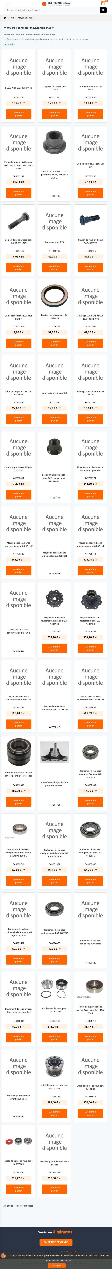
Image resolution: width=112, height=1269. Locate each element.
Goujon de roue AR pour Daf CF (90, 165)
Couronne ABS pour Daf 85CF (90, 88)
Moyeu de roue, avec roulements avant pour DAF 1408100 (54, 620)
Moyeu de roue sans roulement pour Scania (18, 631)
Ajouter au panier (18, 114)
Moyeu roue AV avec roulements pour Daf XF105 (90, 698)
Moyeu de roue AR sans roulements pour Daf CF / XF (91, 544)
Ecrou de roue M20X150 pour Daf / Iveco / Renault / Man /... (54, 174)
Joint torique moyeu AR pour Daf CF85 (18, 469)
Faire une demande (56, 1242)
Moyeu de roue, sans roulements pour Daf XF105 (54, 708)
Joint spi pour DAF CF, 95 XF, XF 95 (91, 393)
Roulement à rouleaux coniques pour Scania (91, 942)
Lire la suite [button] (9, 44)
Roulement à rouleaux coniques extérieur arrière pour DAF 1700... (19, 852)
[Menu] (8, 4)
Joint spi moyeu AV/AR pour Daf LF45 (18, 393)
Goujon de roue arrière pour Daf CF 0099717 (18, 241)
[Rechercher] (103, 10)
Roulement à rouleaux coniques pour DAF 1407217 (55, 931)
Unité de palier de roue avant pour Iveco (18, 1097)
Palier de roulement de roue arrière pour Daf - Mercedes (19, 774)
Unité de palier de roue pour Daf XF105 (18, 1162)
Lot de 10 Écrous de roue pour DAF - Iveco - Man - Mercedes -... (54, 478)
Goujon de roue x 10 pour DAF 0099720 (90, 241)
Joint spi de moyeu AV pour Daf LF (18, 317)
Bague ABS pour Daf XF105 (18, 88)
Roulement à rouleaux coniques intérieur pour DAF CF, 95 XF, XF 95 (19, 932)
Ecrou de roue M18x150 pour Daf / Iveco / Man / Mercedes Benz (18, 165)
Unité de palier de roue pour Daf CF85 (90, 1087)
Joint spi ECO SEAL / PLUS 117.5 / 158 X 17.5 (90, 317)
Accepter (56, 1265)
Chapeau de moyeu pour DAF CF (55, 88)
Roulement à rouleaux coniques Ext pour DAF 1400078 (90, 774)
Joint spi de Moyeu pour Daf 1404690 (55, 316)
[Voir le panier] (103, 3)
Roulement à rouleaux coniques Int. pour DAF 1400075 (90, 852)
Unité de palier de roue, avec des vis (54, 1163)
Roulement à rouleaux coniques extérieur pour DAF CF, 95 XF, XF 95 (54, 853)
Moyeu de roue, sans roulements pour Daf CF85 (19, 698)
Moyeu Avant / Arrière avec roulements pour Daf (90, 469)
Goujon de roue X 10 (54, 242)
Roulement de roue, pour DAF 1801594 (54, 1010)
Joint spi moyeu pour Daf (54, 393)
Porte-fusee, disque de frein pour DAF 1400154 (54, 784)
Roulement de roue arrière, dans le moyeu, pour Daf (18, 1010)
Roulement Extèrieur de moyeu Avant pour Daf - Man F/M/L (91, 1010)
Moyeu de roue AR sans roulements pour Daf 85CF (55, 554)
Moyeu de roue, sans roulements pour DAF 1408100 (90, 620)
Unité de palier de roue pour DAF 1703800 (54, 1086)
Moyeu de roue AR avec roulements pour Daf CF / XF (19, 544)
